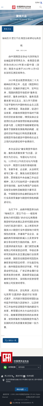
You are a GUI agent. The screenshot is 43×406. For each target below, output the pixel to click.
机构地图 (30, 376)
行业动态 (16, 19)
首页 (11, 19)
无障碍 (37, 2)
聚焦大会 (30, 19)
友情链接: (12, 367)
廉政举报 (19, 376)
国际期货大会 (23, 19)
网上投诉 (8, 376)
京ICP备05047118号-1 (21, 400)
